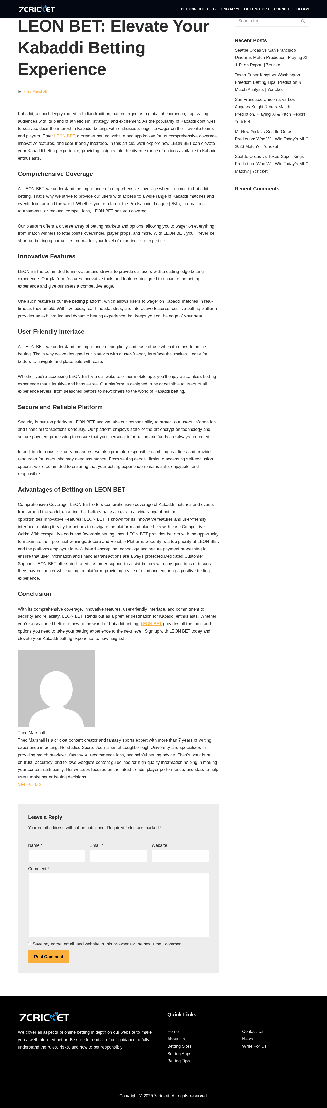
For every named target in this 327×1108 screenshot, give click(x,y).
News (247, 1038)
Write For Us (254, 1046)
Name (35, 845)
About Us (176, 1038)
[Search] (303, 21)
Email (96, 845)
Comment (39, 868)
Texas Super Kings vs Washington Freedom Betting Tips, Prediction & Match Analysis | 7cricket (268, 82)
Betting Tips (256, 9)
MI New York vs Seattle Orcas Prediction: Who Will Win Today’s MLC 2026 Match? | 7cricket (271, 139)
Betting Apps (226, 9)
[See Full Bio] (44, 784)
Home (173, 1031)
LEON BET (64, 136)
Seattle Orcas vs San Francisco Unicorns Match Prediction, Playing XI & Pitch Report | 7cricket (271, 57)
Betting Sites (194, 9)
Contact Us (253, 1031)
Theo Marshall (35, 91)
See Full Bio (29, 784)
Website (159, 845)
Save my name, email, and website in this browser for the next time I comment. (108, 944)
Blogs (302, 9)
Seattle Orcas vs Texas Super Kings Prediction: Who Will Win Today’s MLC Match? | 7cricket (271, 164)
